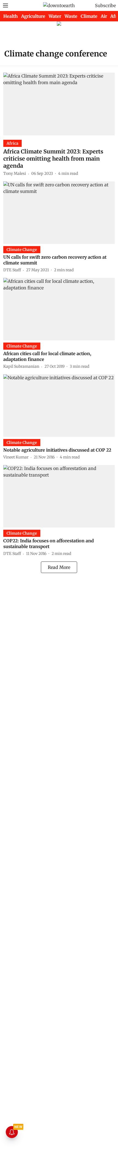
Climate (89, 16)
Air (104, 16)
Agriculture (33, 16)
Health (10, 16)
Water (55, 16)
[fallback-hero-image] (59, 104)
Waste (70, 16)
